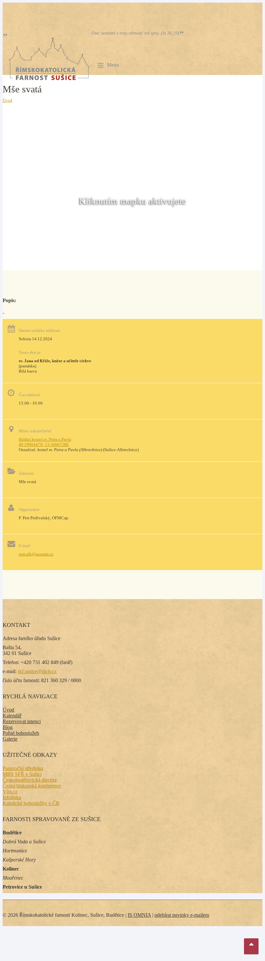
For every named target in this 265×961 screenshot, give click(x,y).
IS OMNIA (139, 915)
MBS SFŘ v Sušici (22, 774)
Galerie (10, 739)
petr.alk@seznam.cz (36, 554)
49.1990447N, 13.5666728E (44, 444)
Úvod (7, 100)
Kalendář (12, 715)
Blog (8, 727)
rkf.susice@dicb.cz (37, 671)
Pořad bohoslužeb (21, 733)
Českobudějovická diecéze (30, 780)
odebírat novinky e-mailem (181, 915)
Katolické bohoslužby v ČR (31, 803)
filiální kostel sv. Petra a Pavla (45, 439)
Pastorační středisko (23, 768)
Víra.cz (10, 791)
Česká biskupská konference (32, 785)
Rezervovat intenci (22, 721)
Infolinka (12, 797)
